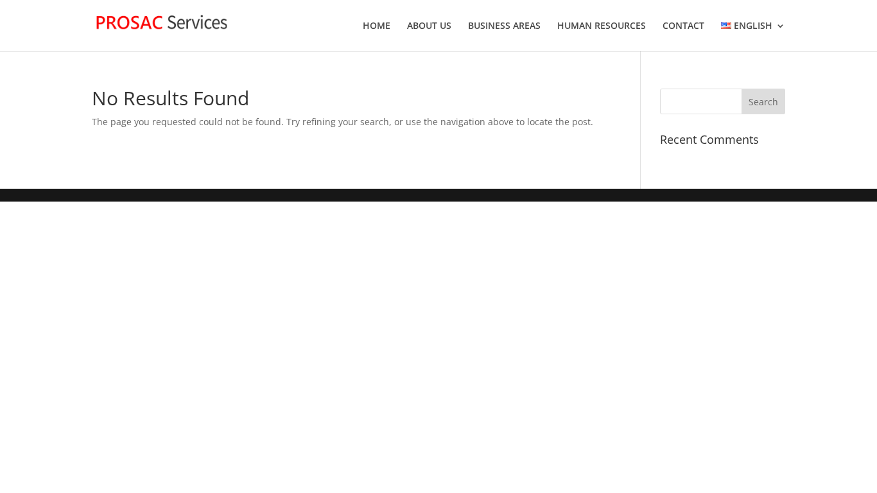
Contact (683, 26)
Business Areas (504, 26)
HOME (376, 26)
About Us (429, 26)
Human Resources (601, 26)
